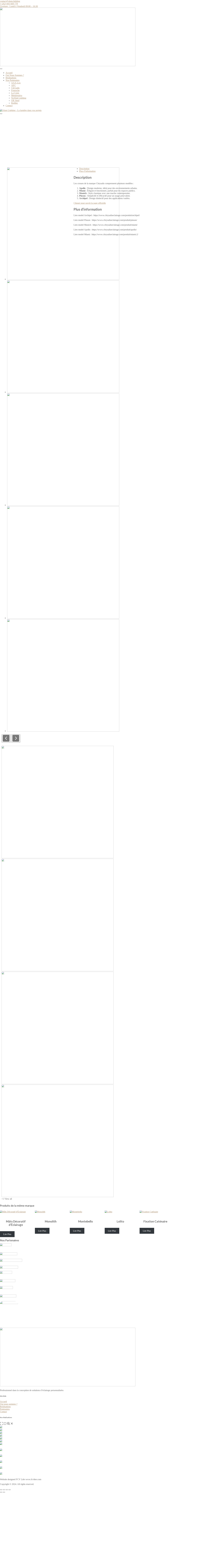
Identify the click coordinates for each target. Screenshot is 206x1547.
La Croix (15, 93)
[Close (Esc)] (1, 1489)
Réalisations (11, 78)
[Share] (4, 1489)
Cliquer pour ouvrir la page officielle (90, 203)
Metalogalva (16, 95)
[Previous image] (6, 738)
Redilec (14, 103)
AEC (13, 85)
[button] (63, 223)
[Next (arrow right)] (4, 1492)
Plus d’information (87, 171)
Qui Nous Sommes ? (15, 75)
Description (84, 168)
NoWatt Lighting (18, 98)
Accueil (9, 73)
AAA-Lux (16, 83)
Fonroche (15, 90)
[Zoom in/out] (9, 1489)
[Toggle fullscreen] (7, 1489)
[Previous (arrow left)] (1, 1492)
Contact (9, 105)
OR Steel (15, 100)
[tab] (142, 168)
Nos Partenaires (12, 80)
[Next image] (15, 738)
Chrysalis (15, 88)
